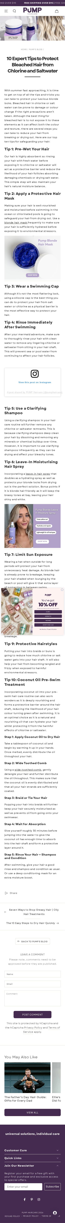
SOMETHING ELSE (48, 625)
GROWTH (48, 616)
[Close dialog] (62, 590)
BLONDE (48, 620)
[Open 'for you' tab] (55, 1213)
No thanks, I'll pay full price (48, 629)
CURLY (48, 612)
